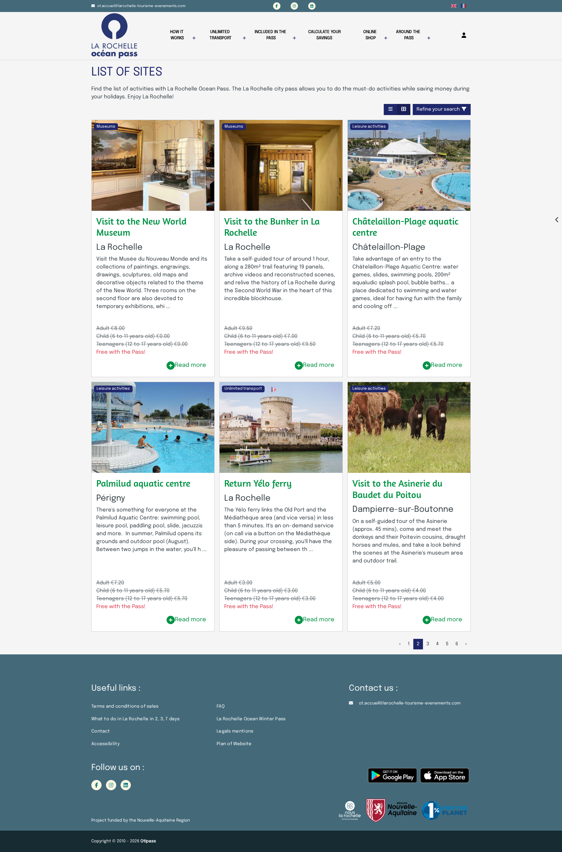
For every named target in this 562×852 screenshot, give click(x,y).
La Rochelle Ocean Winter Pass (251, 719)
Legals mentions (235, 731)
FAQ (221, 706)
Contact (100, 731)
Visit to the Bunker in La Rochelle (272, 226)
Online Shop (370, 35)
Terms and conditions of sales (125, 706)
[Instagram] (294, 6)
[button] (390, 109)
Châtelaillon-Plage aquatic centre (405, 226)
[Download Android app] (392, 778)
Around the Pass (409, 35)
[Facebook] (276, 6)
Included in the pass (271, 35)
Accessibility (105, 744)
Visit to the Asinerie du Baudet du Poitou (397, 488)
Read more (190, 365)
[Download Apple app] (445, 778)
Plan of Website (234, 744)
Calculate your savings (325, 35)
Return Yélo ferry (258, 483)
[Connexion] (464, 35)
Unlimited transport (221, 35)
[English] (454, 6)
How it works (177, 35)
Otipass (148, 841)
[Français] (463, 6)
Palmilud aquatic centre (143, 483)
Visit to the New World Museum (141, 226)
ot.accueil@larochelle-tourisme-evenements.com (141, 6)
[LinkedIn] (312, 6)
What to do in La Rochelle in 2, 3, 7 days (135, 719)
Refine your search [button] (439, 109)
